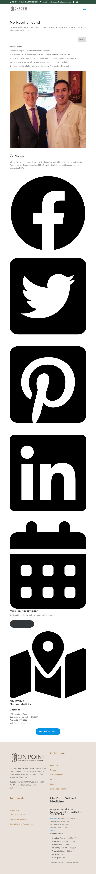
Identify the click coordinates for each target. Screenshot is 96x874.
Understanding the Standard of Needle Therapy (30, 50)
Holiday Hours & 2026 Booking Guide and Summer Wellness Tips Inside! (40, 54)
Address (53, 818)
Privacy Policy (55, 770)
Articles (53, 779)
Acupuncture (15, 810)
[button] (48, 251)
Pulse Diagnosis (56, 775)
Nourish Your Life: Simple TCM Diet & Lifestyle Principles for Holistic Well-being (43, 58)
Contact (53, 784)
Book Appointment (58, 789)
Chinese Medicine (17, 814)
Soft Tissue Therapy (18, 819)
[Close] (11, 154)
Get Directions (48, 731)
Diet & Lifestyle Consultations (22, 824)
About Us (54, 765)
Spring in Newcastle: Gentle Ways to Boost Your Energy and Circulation (39, 62)
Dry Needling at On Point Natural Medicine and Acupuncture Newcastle (40, 66)
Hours (52, 830)
